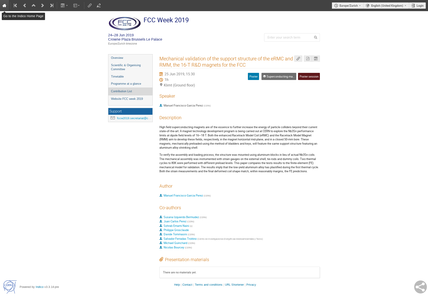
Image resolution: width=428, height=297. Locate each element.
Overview (117, 57)
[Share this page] (420, 287)
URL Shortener (234, 285)
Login (420, 6)
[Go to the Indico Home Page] (4, 5)
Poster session (309, 76)
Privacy (251, 285)
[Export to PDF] (308, 58)
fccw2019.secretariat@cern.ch (136, 118)
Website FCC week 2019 (127, 98)
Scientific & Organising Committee (126, 67)
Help (177, 285)
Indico (39, 287)
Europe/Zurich (349, 6)
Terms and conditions (208, 285)
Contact (187, 285)
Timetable (117, 76)
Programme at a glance (126, 83)
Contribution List (121, 91)
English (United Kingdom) (387, 6)
